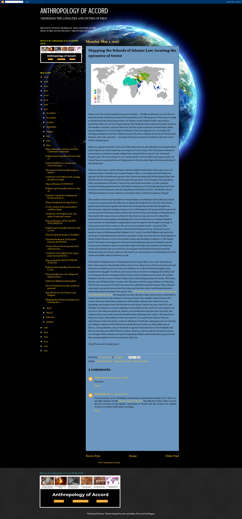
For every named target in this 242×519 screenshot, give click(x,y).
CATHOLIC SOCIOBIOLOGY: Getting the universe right (63, 178)
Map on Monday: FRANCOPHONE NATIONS (61, 261)
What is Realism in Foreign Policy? (62, 202)
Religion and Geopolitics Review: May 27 (63, 157)
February (50, 317)
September (51, 127)
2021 (46, 90)
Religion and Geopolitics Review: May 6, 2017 (63, 268)
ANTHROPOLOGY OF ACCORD (74, 11)
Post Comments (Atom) (109, 462)
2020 (46, 95)
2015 (46, 332)
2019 (46, 100)
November (51, 117)
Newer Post (93, 456)
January (50, 322)
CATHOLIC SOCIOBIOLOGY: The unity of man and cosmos (61, 215)
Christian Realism (103, 361)
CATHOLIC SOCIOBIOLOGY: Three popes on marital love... (62, 254)
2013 (46, 341)
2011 (46, 350)
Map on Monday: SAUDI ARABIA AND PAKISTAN (61, 222)
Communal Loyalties (122, 361)
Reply (97, 385)
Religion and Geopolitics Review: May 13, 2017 (63, 229)
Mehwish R (99, 394)
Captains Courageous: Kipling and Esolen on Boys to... (61, 196)
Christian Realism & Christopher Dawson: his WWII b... (61, 240)
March (49, 312)
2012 (46, 346)
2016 (46, 327)
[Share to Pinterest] (139, 357)
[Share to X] (134, 357)
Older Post (172, 456)
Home (133, 456)
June (48, 140)
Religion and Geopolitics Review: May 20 (63, 190)
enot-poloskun (128, 513)
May (48, 145)
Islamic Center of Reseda (130, 401)
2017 (46, 109)
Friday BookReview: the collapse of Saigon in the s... (62, 275)
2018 (46, 104)
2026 (46, 77)
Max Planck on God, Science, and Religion (61, 294)
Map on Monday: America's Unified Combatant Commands (62, 150)
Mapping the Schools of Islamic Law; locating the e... (63, 301)
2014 (46, 337)
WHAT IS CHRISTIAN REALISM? (61, 281)
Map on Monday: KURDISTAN (59, 184)
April (49, 308)
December (51, 113)
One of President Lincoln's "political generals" (62, 287)
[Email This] (129, 357)
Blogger (151, 513)
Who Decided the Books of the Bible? (63, 234)
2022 (46, 86)
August (49, 131)
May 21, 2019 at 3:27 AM (117, 377)
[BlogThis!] (132, 357)
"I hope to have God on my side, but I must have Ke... (62, 247)
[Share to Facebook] (137, 357)
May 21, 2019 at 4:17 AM (116, 394)
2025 (46, 81)
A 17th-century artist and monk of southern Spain (61, 208)
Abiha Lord (100, 377)
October (50, 122)
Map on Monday (140, 361)
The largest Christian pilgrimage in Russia (62, 171)
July (48, 136)
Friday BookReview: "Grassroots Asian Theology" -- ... (61, 164)
